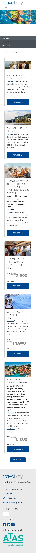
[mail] (13, 524)
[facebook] (4, 524)
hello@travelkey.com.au (14, 502)
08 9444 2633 (11, 498)
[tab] (18, 38)
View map (9, 493)
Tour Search (6, 46)
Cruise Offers (6, 42)
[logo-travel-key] (13, 2)
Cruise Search (6, 38)
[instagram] (8, 524)
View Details (18, 102)
